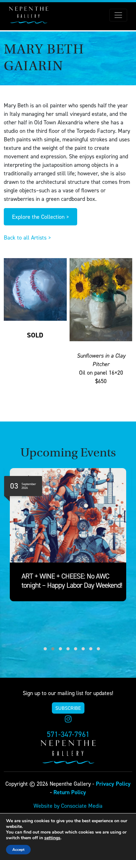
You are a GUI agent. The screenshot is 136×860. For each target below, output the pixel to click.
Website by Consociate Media (68, 805)
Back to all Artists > (27, 237)
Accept (18, 849)
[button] (41, 648)
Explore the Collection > (40, 216)
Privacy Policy (113, 783)
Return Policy (69, 792)
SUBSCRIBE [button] (68, 708)
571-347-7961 (68, 734)
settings (52, 838)
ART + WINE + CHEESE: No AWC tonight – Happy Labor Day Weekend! (72, 581)
